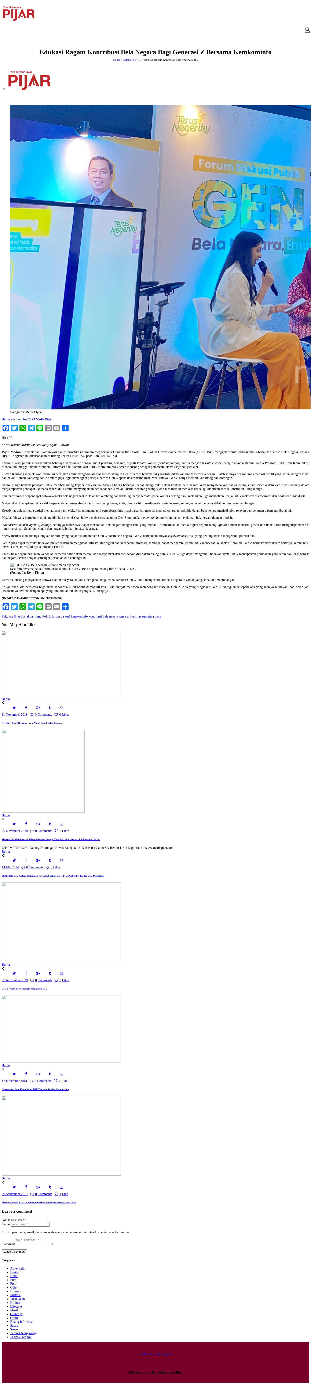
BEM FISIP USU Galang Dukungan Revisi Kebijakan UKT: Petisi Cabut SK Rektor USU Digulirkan (53, 875)
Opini (14, 1318)
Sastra (14, 1325)
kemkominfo (79, 616)
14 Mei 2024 (10, 867)
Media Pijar (43, 419)
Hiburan (15, 1291)
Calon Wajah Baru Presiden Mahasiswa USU (24, 988)
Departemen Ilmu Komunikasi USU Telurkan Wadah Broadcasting (35, 1089)
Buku (14, 1276)
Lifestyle (16, 1306)
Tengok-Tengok (21, 1337)
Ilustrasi (15, 1295)
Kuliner (15, 1302)
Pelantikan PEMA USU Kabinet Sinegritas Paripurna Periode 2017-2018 (39, 1202)
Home (116, 59)
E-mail (6, 1224)
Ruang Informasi (21, 1321)
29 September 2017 (15, 1194)
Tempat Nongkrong (23, 1333)
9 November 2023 (23, 419)
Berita (6, 419)
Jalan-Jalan (17, 1299)
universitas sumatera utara (144, 616)
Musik (14, 1310)
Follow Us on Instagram (155, 1354)
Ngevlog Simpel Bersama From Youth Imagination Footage (32, 723)
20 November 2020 (15, 831)
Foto (13, 1283)
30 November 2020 (15, 980)
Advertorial (17, 1268)
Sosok (14, 1329)
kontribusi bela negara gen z (107, 616)
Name (6, 1220)
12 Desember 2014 (14, 1081)
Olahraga (16, 1314)
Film (13, 1280)
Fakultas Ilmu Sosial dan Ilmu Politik (26, 616)
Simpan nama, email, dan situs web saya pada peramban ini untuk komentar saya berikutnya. (68, 1232)
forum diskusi (61, 616)
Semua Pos (129, 59)
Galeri (14, 1287)
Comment (8, 1244)
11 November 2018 (15, 714)
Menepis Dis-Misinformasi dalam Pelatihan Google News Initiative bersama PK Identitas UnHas (51, 839)
